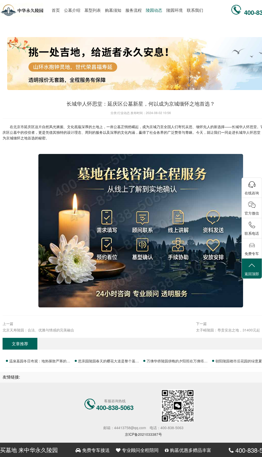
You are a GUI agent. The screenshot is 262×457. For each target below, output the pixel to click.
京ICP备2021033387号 (143, 434)
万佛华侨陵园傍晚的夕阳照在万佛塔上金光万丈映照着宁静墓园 (177, 361)
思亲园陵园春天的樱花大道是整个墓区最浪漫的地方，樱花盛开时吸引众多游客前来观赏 (108, 361)
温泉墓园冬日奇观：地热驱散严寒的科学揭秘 (39, 361)
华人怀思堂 (248, 126)
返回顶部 (252, 273)
